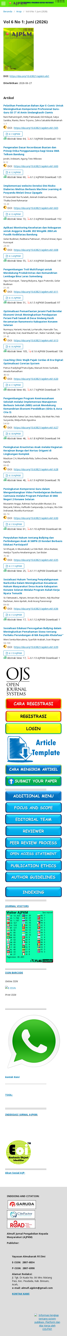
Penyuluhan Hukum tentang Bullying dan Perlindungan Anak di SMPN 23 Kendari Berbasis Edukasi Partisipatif (32, 541)
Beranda (7, 11)
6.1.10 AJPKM (15, 524)
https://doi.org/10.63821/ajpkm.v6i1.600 (36, 166)
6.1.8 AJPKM (14, 433)
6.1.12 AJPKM (15, 614)
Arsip (19, 11)
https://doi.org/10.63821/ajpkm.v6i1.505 (36, 127)
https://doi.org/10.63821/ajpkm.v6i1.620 (36, 378)
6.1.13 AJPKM (15, 653)
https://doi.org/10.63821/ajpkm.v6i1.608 (36, 249)
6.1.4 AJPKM (14, 256)
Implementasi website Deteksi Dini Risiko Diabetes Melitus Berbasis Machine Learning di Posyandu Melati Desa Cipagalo (32, 189)
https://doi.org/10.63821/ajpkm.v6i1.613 (36, 340)
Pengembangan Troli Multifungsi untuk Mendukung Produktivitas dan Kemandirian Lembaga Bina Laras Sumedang (30, 273)
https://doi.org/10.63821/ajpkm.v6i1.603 (36, 208)
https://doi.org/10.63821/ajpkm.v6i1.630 (36, 518)
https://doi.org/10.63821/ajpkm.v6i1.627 (36, 427)
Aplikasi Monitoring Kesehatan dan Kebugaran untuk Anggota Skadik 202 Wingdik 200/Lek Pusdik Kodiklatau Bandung (32, 231)
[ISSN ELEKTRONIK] (10, 988)
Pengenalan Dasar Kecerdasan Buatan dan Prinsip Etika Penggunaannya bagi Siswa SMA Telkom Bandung (31, 151)
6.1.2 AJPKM (14, 172)
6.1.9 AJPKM (14, 475)
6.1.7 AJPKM (14, 384)
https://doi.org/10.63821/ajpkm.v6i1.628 (36, 469)
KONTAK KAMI (21, 1293)
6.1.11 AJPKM (15, 566)
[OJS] (18, 696)
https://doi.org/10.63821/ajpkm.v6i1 (29, 76)
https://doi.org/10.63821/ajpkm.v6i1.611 (36, 291)
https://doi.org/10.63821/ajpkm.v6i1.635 (36, 560)
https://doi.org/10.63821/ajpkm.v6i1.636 (36, 608)
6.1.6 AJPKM (14, 346)
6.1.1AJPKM (14, 134)
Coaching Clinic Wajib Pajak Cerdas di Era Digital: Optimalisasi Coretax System (33, 361)
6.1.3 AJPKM (14, 214)
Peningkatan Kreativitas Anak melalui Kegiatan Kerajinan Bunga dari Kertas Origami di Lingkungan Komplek (32, 450)
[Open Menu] (3, 3)
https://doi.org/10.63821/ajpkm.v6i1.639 (36, 647)
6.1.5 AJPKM (14, 297)
